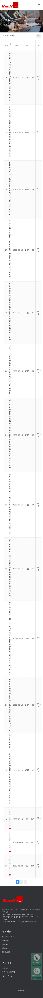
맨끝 (25, 882)
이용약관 (5, 968)
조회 (32, 46)
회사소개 (5, 940)
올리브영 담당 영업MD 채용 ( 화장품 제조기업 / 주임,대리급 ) (10, 505)
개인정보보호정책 (8, 972)
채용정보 (5, 944)
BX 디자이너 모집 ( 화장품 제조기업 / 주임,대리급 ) (10, 132)
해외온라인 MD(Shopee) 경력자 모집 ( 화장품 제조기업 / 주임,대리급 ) (10, 639)
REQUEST (6, 952)
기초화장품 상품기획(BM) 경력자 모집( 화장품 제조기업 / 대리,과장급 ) (10, 435)
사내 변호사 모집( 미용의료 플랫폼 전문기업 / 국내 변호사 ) (10, 250)
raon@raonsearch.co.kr (28, 922)
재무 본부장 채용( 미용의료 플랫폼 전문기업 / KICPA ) (10, 705)
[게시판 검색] (38, 36)
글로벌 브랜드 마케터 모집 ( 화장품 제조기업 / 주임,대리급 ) (10, 569)
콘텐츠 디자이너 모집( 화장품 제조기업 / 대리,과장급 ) (10, 189)
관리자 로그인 (7, 976)
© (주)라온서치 (21, 990)
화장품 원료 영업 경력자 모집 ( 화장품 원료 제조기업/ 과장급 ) (10, 313)
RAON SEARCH (8, 937)
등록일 (38, 46)
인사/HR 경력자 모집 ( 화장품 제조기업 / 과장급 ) (10, 371)
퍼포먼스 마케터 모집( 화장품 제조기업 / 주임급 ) (10, 77)
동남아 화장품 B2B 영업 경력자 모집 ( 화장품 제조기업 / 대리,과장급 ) (10, 770)
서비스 (4, 948)
